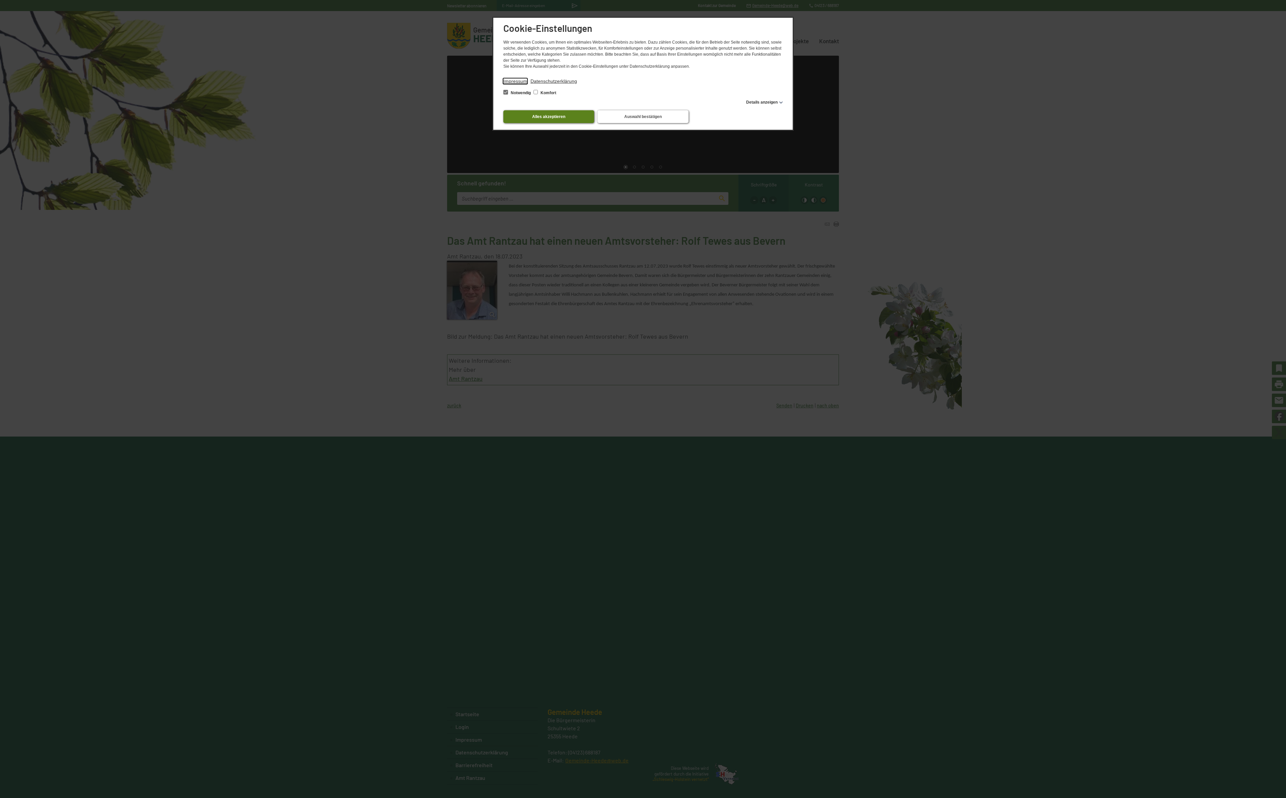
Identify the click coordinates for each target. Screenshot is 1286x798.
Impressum (515, 81)
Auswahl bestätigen (643, 116)
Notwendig (521, 93)
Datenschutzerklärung (553, 81)
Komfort (548, 93)
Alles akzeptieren (548, 116)
